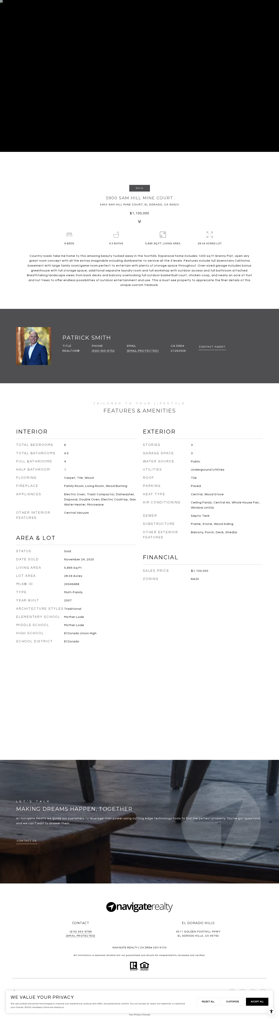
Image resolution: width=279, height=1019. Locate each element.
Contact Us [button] (27, 840)
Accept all (257, 1001)
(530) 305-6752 (103, 350)
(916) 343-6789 (81, 931)
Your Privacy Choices (139, 1014)
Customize (232, 1001)
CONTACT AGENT (212, 346)
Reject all (208, 1001)
